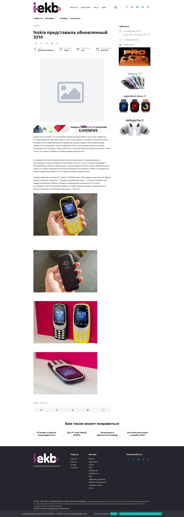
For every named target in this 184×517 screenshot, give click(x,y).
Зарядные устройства (97, 479)
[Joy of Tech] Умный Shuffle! (76, 433)
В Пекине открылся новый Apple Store (46, 433)
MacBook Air (93, 471)
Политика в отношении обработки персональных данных (51, 508)
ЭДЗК (104, 7)
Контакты (75, 18)
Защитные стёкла (95, 485)
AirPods (91, 459)
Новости (38, 18)
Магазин (49, 18)
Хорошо (114, 514)
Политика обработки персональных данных (46, 466)
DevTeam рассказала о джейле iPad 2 (137, 433)
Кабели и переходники (97, 482)
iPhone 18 (74, 7)
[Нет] (181, 514)
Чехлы (91, 488)
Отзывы (64, 18)
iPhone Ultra (86, 7)
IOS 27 (96, 7)
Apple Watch (93, 462)
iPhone (91, 465)
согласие (90, 514)
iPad (90, 468)
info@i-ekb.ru (128, 45)
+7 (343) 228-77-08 (130, 40)
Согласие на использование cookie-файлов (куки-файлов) (140, 514)
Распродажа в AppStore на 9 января (107, 433)
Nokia (36, 403)
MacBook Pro (93, 473)
